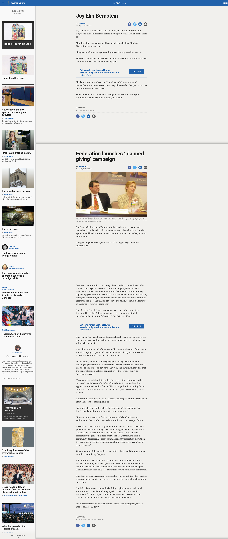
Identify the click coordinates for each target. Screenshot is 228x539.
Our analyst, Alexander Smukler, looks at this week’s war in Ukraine (16, 236)
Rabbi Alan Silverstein (16, 268)
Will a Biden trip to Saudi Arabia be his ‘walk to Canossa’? (15, 295)
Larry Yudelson (9, 118)
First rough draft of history (16, 152)
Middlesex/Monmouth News (94, 519)
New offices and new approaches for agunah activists (14, 112)
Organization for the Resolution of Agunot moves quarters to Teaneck (16, 122)
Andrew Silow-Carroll (9, 330)
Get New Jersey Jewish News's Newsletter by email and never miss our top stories (99, 72)
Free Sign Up (136, 71)
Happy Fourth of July (17, 44)
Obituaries (91, 110)
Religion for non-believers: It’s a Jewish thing (16, 335)
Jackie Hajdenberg (10, 495)
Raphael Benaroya (8, 289)
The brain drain (10, 229)
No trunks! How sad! (18, 356)
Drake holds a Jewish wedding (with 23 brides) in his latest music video (16, 490)
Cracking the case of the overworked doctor (15, 451)
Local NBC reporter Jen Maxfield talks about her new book (16, 160)
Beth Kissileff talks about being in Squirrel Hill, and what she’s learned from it (17, 198)
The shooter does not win (16, 191)
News (80, 519)
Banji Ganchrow (17, 353)
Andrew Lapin (23, 495)
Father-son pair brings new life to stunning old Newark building (16, 417)
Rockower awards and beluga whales (14, 254)
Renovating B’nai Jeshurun (13, 409)
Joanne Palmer (8, 156)
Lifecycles (81, 110)
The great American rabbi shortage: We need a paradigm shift (16, 276)
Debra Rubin (83, 166)
